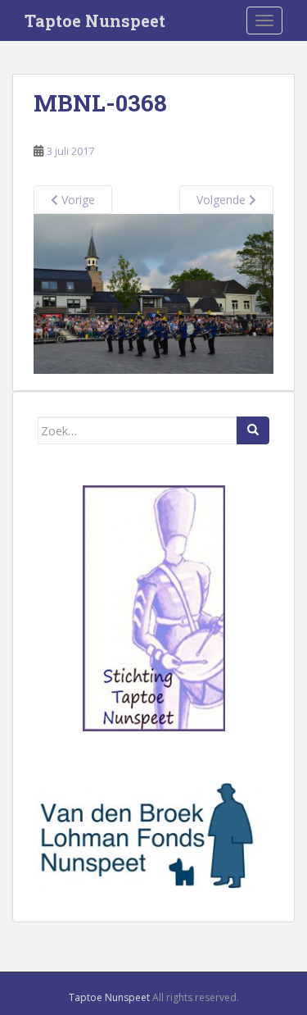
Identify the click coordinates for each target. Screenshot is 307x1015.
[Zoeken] (253, 430)
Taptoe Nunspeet (95, 20)
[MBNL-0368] (153, 293)
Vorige (76, 199)
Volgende (222, 199)
